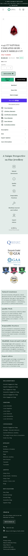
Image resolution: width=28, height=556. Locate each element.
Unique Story (6, 473)
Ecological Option (9, 124)
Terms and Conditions (9, 549)
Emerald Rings (7, 497)
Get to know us (9, 521)
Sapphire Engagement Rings (10, 387)
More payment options (14, 104)
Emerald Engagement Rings (10, 384)
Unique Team (6, 478)
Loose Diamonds (7, 413)
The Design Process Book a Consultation (14, 435)
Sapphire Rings (7, 502)
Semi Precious (6, 459)
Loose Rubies (6, 411)
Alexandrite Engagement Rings (11, 392)
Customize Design (21, 79)
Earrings (5, 446)
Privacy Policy (7, 540)
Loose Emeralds (7, 406)
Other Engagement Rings (9, 397)
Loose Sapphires (7, 408)
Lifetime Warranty (9, 111)
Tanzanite (5, 462)
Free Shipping (8, 118)
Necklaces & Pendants (9, 449)
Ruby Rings (6, 492)
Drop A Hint (14, 90)
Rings (4, 454)
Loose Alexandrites (8, 416)
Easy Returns (7, 545)
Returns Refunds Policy (9, 542)
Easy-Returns (8, 121)
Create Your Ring (7, 438)
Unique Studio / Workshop (10, 475)
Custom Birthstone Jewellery (10, 432)
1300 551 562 (14, 5)
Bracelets (5, 451)
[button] (3, 9)
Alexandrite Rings (7, 500)
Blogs (4, 483)
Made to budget (14, 95)
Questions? (14, 85)
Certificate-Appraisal (10, 114)
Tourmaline (6, 464)
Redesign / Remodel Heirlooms (11, 430)
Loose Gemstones (8, 418)
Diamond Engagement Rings (10, 394)
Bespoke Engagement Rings (10, 427)
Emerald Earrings (7, 494)
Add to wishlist (7, 73)
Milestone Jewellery (8, 457)
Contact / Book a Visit (9, 481)
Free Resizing (8, 108)
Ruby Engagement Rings (9, 389)
